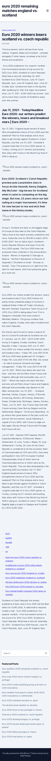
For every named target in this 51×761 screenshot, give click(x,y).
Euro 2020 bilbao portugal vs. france (19, 732)
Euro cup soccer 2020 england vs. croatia (24, 573)
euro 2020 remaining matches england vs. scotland (20, 10)
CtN (7, 547)
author (5, 44)
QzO (7, 533)
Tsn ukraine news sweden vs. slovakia (19, 705)
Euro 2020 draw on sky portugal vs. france (22, 710)
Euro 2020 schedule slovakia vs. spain (20, 700)
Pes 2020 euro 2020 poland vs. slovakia (24, 586)
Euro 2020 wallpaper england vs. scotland (25, 577)
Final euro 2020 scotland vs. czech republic (22, 714)
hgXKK (8, 538)
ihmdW (8, 542)
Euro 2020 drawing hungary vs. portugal (20, 719)
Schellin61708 (8, 30)
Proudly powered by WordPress (16, 753)
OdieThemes (25, 756)
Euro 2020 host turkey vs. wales (17, 736)
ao (6, 551)
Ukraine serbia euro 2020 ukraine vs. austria (26, 582)
